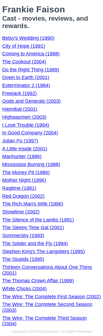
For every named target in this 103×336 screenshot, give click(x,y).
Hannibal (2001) (19, 109)
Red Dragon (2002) (23, 196)
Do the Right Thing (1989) (30, 69)
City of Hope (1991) (23, 46)
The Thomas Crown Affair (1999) (38, 280)
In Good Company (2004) (30, 133)
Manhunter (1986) (21, 156)
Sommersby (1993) (23, 235)
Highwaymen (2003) (24, 117)
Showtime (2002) (21, 212)
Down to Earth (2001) (25, 77)
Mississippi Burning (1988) (31, 164)
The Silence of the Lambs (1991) (38, 220)
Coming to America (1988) (31, 53)
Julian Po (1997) (20, 140)
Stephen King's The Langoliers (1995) (43, 251)
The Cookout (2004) (24, 61)
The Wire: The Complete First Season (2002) (51, 296)
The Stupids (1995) (23, 259)
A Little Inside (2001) (24, 148)
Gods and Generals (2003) (31, 101)
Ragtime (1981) (19, 188)
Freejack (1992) (19, 93)
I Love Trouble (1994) (25, 125)
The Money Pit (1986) (26, 172)
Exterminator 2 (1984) (26, 85)
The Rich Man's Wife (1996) (32, 204)
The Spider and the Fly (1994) (35, 243)
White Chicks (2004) (24, 288)
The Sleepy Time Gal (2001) (33, 227)
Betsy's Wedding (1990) (28, 38)
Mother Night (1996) (24, 180)
